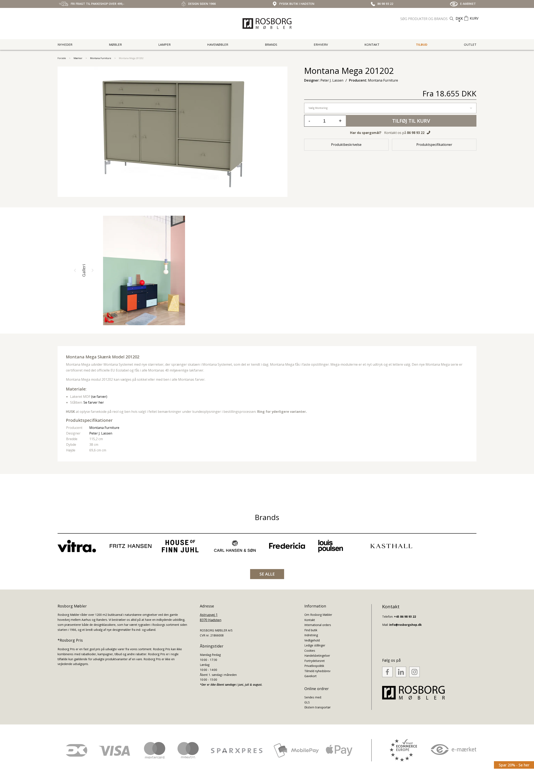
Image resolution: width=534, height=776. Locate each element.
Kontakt (371, 44)
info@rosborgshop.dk (405, 625)
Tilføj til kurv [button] (411, 120)
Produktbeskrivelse (346, 144)
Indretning (311, 635)
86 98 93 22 (415, 132)
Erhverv (321, 44)
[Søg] (452, 18)
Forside (62, 58)
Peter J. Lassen (100, 433)
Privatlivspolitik (314, 666)
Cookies (309, 651)
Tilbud (421, 44)
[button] (75, 270)
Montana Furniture (100, 58)
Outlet (470, 44)
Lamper (164, 44)
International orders (317, 625)
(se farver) (99, 396)
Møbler (115, 44)
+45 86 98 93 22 (405, 617)
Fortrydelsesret (314, 661)
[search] (427, 18)
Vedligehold (312, 640)
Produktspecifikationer (434, 144)
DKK (459, 18)
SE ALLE (267, 574)
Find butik (310, 630)
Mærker (78, 58)
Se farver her (93, 402)
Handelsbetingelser (317, 656)
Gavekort (310, 676)
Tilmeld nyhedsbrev (317, 671)
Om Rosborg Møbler (318, 615)
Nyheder (65, 44)
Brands (271, 44)
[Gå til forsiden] (267, 23)
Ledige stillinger (314, 645)
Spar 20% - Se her (514, 764)
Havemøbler (217, 44)
